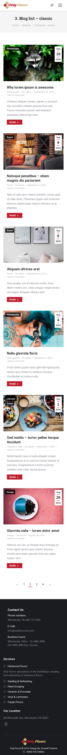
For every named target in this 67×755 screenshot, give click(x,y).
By (26, 92)
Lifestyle (11, 399)
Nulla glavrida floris (22, 353)
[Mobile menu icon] (60, 5)
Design (10, 492)
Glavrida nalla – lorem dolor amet (33, 531)
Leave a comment (15, 95)
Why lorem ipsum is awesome (30, 87)
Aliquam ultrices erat (23, 269)
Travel (10, 137)
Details (12, 122)
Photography (13, 49)
